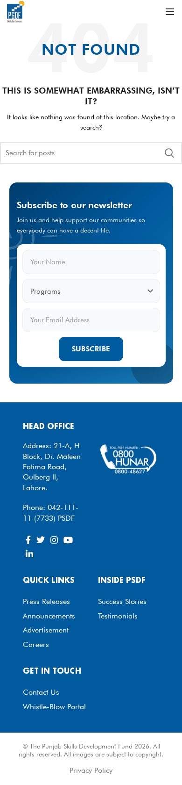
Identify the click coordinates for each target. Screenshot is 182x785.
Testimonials (118, 615)
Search (169, 153)
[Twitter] (41, 540)
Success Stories (122, 601)
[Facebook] (28, 540)
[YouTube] (68, 540)
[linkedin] (29, 554)
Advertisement (46, 629)
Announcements (49, 615)
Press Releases (46, 601)
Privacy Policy (91, 770)
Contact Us (41, 692)
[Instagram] (54, 540)
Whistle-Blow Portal (54, 706)
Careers (36, 644)
